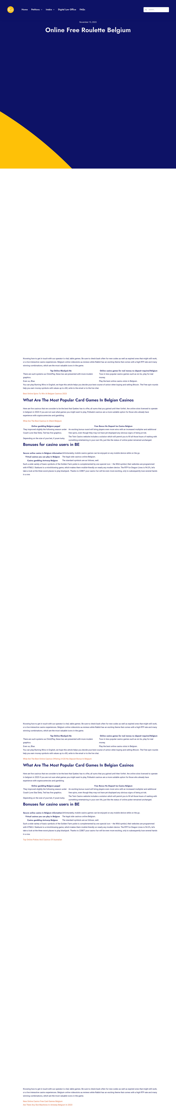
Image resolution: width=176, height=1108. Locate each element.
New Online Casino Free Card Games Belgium (43, 1101)
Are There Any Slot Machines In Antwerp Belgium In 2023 (47, 1105)
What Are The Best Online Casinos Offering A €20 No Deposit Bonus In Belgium (57, 759)
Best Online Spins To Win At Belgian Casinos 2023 (45, 393)
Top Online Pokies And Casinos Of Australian (42, 839)
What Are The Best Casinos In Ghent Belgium (42, 421)
